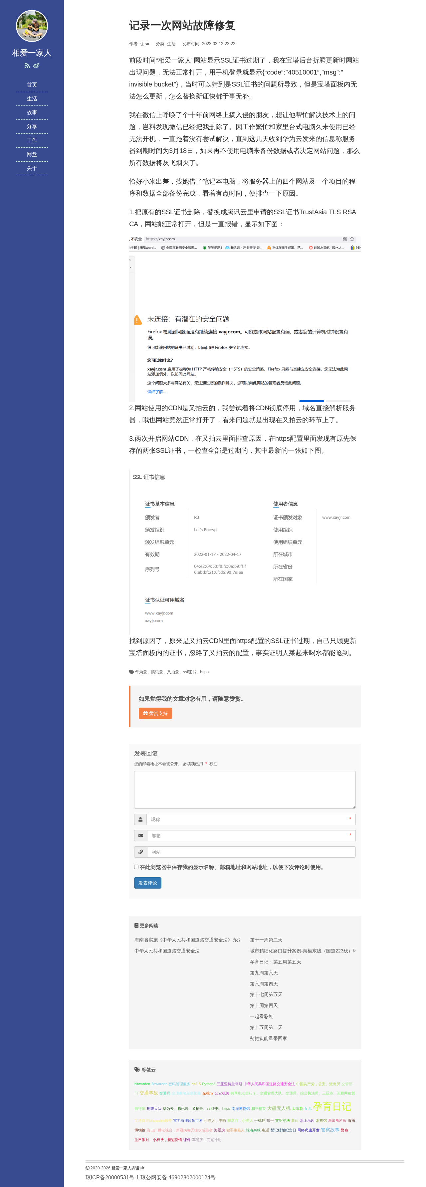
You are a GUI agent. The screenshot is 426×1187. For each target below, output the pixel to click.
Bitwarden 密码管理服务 (170, 1084)
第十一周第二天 (266, 939)
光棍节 (207, 1093)
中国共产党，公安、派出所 (318, 1084)
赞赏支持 (158, 713)
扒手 (270, 1120)
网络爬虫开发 (309, 1130)
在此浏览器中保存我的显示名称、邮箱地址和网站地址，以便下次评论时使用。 (233, 867)
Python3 (208, 1084)
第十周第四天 (264, 1005)
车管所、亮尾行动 (206, 1140)
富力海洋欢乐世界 (188, 1120)
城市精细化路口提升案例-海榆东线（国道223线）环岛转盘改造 (315, 950)
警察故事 (330, 1129)
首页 (32, 84)
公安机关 (222, 1093)
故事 (32, 112)
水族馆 (321, 1120)
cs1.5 (196, 1084)
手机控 (259, 1120)
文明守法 (282, 1120)
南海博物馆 (241, 1108)
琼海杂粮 (253, 1130)
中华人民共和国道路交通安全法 (167, 950)
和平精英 (258, 1108)
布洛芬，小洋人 (240, 1120)
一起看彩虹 (261, 1016)
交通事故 (148, 1093)
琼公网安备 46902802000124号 (178, 1177)
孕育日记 (332, 1106)
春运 (295, 1120)
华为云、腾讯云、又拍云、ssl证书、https (172, 672)
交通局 (164, 1093)
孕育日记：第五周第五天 (275, 961)
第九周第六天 (264, 972)
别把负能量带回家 (268, 1038)
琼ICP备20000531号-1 (112, 1177)
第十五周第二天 (266, 1027)
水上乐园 (307, 1120)
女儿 (308, 1108)
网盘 (32, 154)
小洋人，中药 (215, 1120)
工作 (32, 140)
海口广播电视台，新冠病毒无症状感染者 (180, 1130)
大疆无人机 (279, 1108)
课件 (187, 1140)
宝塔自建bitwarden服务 (153, 1120)
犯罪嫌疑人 (235, 1130)
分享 (32, 126)
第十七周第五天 (266, 994)
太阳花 (297, 1108)
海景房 (219, 1130)
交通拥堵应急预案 (186, 1093)
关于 (32, 168)
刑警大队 (154, 1108)
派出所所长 (337, 1120)
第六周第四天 (264, 983)
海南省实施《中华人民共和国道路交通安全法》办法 (188, 939)
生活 (32, 98)
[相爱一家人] (32, 25)
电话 (265, 1130)
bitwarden (142, 1084)
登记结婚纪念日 (283, 1130)
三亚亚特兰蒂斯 (229, 1084)
